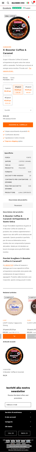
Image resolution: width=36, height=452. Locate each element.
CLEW (29, 320)
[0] (32, 3)
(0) (12, 56)
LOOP (4, 320)
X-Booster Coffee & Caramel (13, 372)
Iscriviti (25, 405)
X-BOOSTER (7, 47)
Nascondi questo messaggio (18, 446)
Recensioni (18, 205)
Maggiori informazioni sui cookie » (18, 450)
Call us (11, 433)
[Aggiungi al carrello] (14, 336)
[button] (3, 3)
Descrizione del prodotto (18, 200)
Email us (24, 433)
